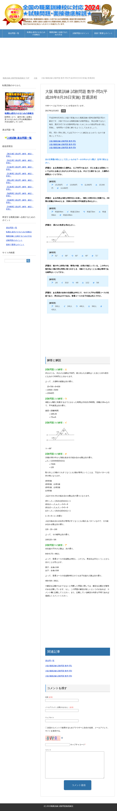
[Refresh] (62, 737)
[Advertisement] (58, 57)
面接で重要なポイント (103, 33)
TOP (16, 78)
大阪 (63, 111)
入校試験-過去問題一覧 (19, 138)
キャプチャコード (77, 745)
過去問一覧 (49, 661)
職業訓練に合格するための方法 (58, 33)
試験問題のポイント (81, 33)
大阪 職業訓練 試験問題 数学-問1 (62, 141)
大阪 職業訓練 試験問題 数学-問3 (62, 144)
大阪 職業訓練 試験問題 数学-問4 (62, 148)
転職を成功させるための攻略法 (36, 33)
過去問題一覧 (13, 33)
